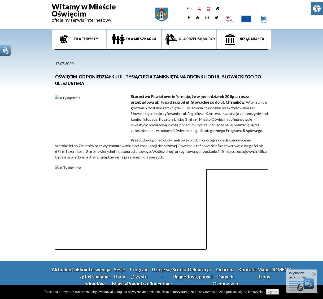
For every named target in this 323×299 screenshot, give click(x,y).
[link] (317, 8)
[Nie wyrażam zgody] (317, 292)
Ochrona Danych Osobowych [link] (225, 276)
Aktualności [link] (64, 269)
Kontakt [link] (247, 269)
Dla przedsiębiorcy (196, 39)
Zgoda (272, 292)
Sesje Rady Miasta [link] (119, 276)
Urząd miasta (251, 39)
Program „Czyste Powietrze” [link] (139, 276)
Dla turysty (86, 39)
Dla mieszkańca (141, 39)
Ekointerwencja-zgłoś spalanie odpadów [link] (94, 276)
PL (188, 8)
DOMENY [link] (281, 269)
